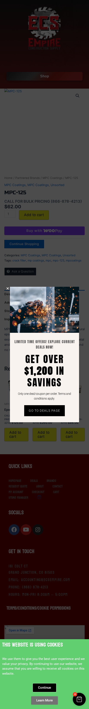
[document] (44, 354)
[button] (79, 699)
